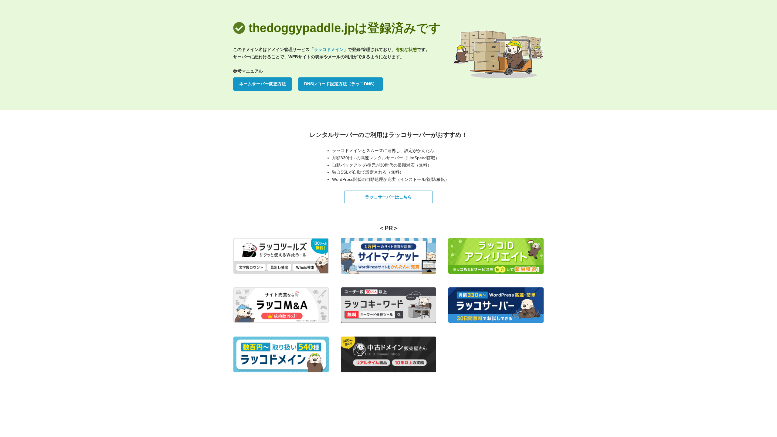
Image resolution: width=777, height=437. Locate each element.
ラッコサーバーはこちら (388, 197)
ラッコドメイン (329, 49)
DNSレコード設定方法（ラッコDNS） (340, 83)
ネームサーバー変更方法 (262, 83)
